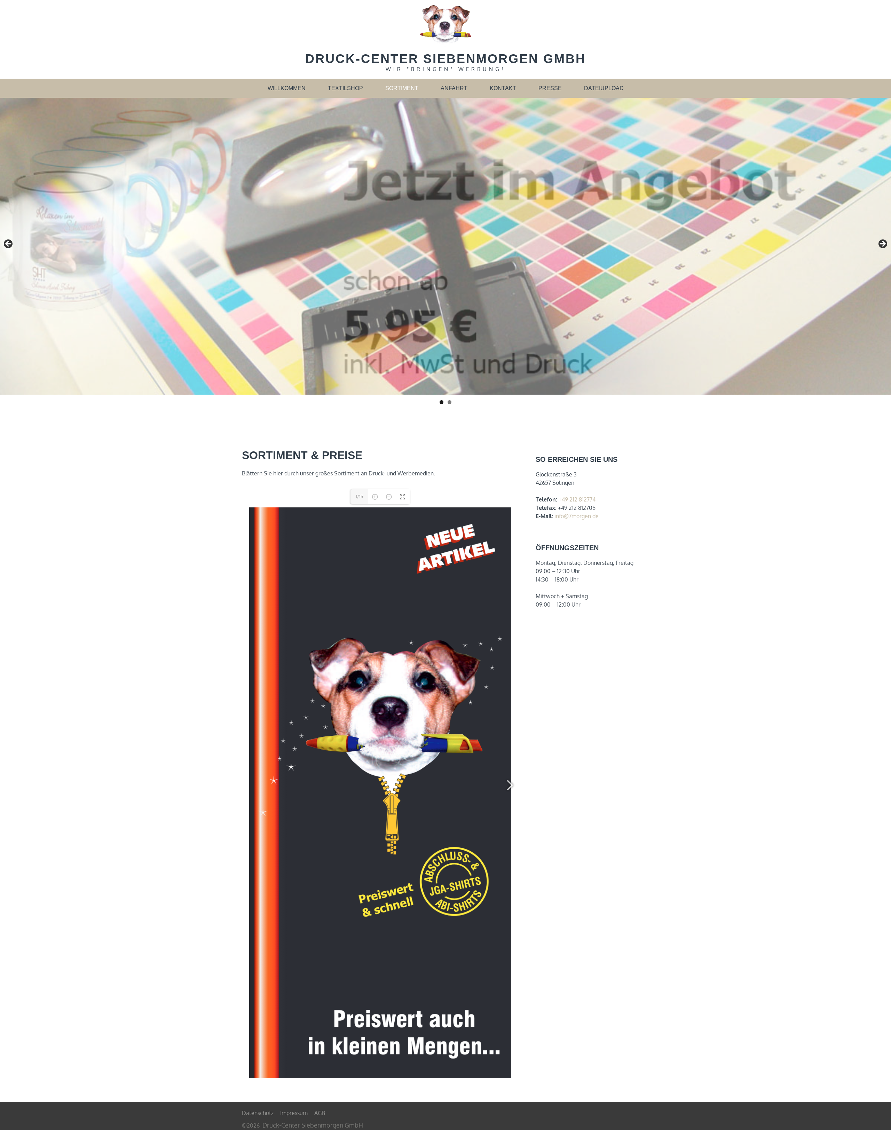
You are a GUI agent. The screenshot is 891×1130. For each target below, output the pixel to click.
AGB (319, 1112)
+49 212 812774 (577, 499)
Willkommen (287, 88)
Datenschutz (258, 1112)
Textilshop (345, 88)
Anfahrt (454, 88)
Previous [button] (8, 244)
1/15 (359, 496)
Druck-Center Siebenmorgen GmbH (445, 59)
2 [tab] (449, 402)
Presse (550, 88)
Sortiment (401, 88)
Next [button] (882, 244)
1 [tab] (441, 402)
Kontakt (503, 88)
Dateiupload (604, 88)
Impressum (294, 1112)
